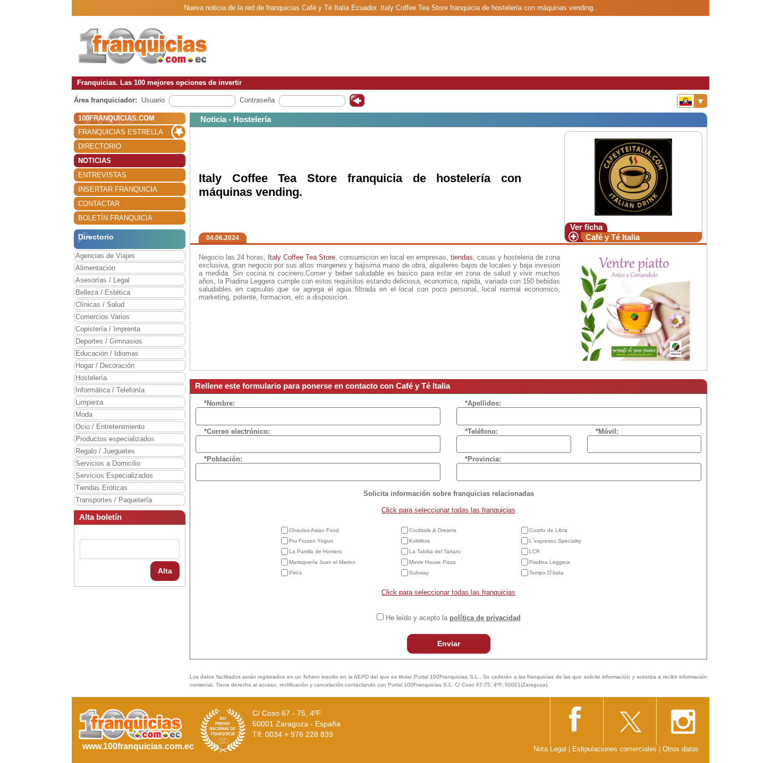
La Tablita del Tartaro (435, 551)
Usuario (153, 100)
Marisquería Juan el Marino (322, 562)
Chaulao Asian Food (314, 530)
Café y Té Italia (612, 237)
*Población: (223, 459)
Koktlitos (419, 541)
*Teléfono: (481, 431)
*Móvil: (607, 431)
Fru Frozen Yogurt (311, 541)
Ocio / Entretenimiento (110, 427)
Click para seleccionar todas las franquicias (448, 510)
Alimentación (95, 268)
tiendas (462, 257)
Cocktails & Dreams (432, 530)
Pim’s (295, 573)
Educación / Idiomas (107, 353)
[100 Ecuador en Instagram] (683, 719)
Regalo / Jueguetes (105, 451)
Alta (165, 571)
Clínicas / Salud (99, 304)
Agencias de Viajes (105, 256)
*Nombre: (219, 403)
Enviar (448, 643)
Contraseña (257, 100)
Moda (83, 414)
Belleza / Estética (102, 292)
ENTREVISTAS (102, 175)
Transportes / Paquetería (113, 500)
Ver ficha (586, 227)
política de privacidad (485, 618)
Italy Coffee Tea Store (301, 257)
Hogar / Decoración (104, 366)
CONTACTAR (99, 204)
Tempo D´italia (546, 573)
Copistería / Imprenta (107, 329)
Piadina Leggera (549, 562)
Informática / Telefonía (110, 390)
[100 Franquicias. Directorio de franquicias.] (143, 46)
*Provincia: (483, 459)
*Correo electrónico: (237, 431)
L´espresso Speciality (555, 541)
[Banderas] (692, 101)
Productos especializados (115, 439)
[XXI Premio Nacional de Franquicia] (223, 730)
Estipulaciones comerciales (615, 749)
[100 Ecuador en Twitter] (630, 719)
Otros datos (681, 749)
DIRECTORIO (99, 146)
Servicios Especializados (114, 475)
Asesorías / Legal (102, 280)
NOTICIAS (94, 161)
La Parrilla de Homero (315, 551)
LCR (534, 551)
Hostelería (91, 378)
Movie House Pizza (432, 562)
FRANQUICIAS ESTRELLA (120, 132)
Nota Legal (549, 749)
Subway (419, 573)
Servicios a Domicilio (107, 463)
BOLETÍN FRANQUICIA (115, 218)
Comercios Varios (102, 317)
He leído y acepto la (453, 618)
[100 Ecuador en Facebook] (576, 718)
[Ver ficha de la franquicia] (633, 177)
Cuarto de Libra (548, 530)
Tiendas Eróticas (101, 488)
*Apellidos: (483, 403)
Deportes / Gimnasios (108, 341)
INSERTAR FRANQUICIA (117, 189)
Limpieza (89, 402)
